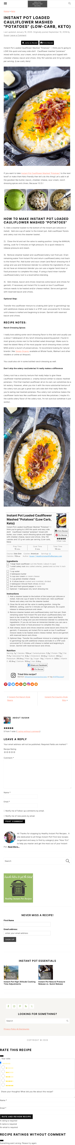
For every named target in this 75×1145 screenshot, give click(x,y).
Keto (13, 11)
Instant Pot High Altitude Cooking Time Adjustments (20, 983)
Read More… (14, 847)
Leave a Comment (18, 35)
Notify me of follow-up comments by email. (25, 811)
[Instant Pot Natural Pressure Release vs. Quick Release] (45, 979)
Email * (3, 1108)
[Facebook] (9, 684)
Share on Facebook (38, 665)
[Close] (2, 1056)
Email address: (11, 929)
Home (6, 11)
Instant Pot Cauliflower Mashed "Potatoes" (40, 173)
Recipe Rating (10, 749)
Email (7, 802)
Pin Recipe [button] (62, 535)
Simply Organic (22, 351)
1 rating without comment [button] (28, 731)
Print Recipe (47, 43)
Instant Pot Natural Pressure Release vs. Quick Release (51, 983)
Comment (9, 758)
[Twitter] (13, 684)
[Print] (32, 684)
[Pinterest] (5, 684)
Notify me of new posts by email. (20, 816)
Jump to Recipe (31, 43)
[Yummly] (21, 684)
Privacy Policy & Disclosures (16, 1029)
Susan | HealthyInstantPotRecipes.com (45, 556)
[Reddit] (17, 684)
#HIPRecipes (58, 677)
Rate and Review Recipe (16, 1117)
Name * (3, 1100)
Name (7, 792)
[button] (58, 539)
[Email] (24, 684)
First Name (9, 920)
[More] (36, 684)
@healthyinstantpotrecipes (36, 677)
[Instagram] (28, 684)
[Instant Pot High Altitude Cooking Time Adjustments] (11, 979)
